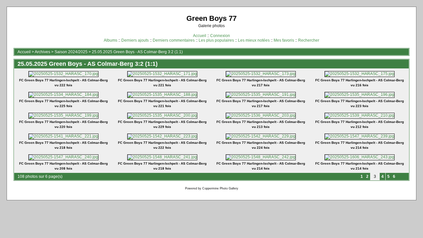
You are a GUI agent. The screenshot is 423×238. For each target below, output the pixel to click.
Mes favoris (284, 40)
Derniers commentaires (174, 40)
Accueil (199, 35)
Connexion (220, 35)
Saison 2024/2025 (71, 52)
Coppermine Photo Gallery (220, 188)
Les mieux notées (254, 40)
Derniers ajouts (135, 40)
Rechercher (308, 40)
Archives (42, 52)
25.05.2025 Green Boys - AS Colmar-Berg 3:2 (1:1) (137, 52)
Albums (110, 40)
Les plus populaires (216, 40)
